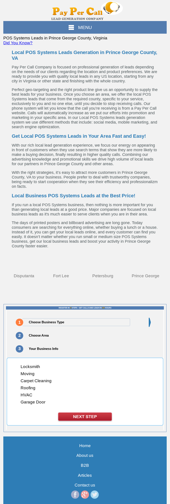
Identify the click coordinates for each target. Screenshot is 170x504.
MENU (85, 27)
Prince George (145, 275)
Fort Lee (61, 275)
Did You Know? (18, 43)
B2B (85, 465)
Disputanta (24, 275)
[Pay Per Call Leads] (84, 10)
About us (84, 455)
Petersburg (102, 275)
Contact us (85, 485)
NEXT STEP (85, 416)
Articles (85, 475)
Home (85, 445)
